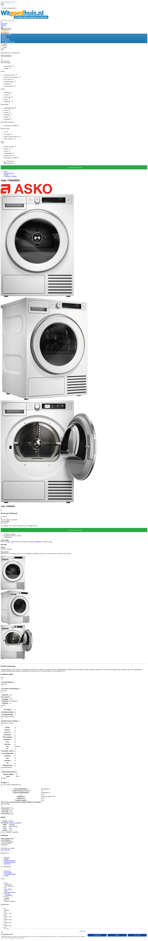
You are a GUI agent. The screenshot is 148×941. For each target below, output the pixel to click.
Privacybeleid (82, 931)
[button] (74, 510)
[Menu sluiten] (2, 4)
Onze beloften (8, 872)
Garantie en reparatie (9, 862)
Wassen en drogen (7, 34)
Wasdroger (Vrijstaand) (10, 176)
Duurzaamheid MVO (10, 874)
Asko (10, 828)
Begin (5, 171)
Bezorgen (6, 857)
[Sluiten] (2, 49)
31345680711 (37, 541)
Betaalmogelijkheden (10, 860)
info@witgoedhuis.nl (10, 892)
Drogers (6, 174)
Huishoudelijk (5, 39)
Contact (6, 875)
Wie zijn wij (7, 871)
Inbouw (4, 36)
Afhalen (6, 859)
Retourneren (7, 863)
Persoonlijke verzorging (8, 42)
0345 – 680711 (11, 541)
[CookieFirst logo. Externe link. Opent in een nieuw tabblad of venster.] (2, 932)
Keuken (4, 37)
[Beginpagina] (24, 18)
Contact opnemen (5, 849)
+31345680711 (8, 895)
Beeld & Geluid (6, 40)
